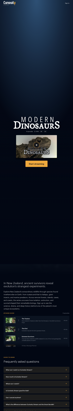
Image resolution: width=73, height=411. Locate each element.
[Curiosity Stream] (9, 3)
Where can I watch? (12, 384)
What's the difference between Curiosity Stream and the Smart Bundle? (30, 404)
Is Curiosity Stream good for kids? (17, 390)
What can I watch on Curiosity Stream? (19, 370)
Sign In (67, 3)
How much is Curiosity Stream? (16, 377)
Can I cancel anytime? (13, 397)
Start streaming (36, 163)
